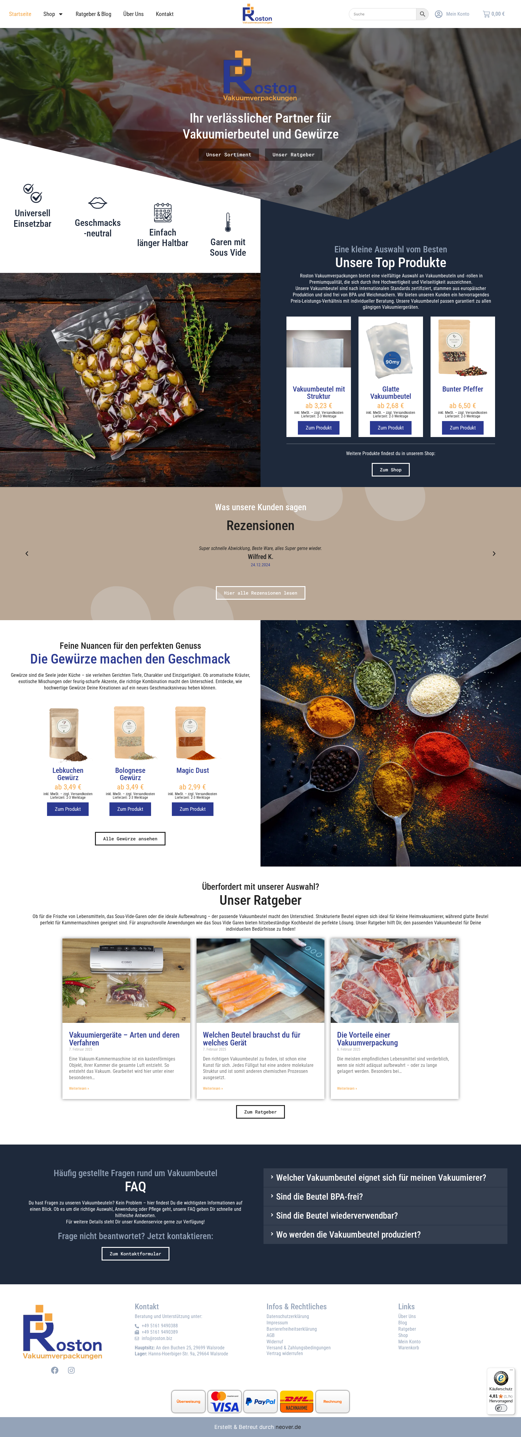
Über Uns (133, 14)
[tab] (385, 1177)
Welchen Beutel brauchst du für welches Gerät (251, 1039)
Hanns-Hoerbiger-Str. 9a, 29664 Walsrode (181, 1354)
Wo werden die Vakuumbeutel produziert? (348, 1234)
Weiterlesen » (79, 1088)
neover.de (288, 1427)
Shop (49, 14)
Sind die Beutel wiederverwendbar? (337, 1215)
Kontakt (165, 14)
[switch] (501, 1408)
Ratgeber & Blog (93, 14)
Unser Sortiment (228, 155)
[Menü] (511, 1371)
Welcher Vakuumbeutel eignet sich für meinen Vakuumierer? (381, 1177)
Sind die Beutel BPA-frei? (319, 1196)
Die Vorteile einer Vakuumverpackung (367, 1039)
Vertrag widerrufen (285, 1353)
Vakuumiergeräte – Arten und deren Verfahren (124, 1039)
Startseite (20, 14)
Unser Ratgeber (294, 155)
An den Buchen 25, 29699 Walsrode (180, 1348)
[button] (27, 554)
